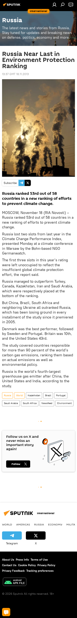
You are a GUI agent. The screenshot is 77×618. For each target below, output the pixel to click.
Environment (64, 403)
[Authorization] (54, 4)
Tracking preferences (40, 571)
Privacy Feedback (13, 571)
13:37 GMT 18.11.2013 (15, 74)
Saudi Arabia (11, 403)
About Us (8, 559)
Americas (23, 524)
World (19, 395)
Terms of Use (39, 559)
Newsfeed (46, 403)
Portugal (61, 395)
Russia (7, 395)
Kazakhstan (34, 395)
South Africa (30, 403)
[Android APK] (15, 582)
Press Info (22, 559)
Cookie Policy (27, 565)
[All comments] (6, 612)
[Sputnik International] (12, 6)
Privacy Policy (46, 565)
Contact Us (9, 565)
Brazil (48, 395)
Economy (55, 524)
